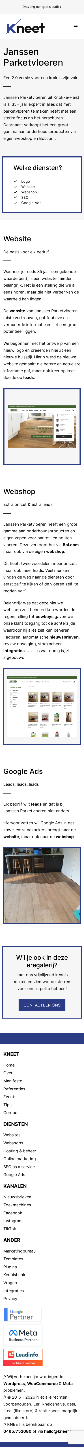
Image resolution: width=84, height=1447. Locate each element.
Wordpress (14, 1383)
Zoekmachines (17, 1205)
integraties (14, 650)
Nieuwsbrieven (17, 1197)
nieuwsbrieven (64, 637)
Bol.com (71, 544)
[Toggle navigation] (66, 26)
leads (28, 377)
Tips (7, 1104)
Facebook (12, 1213)
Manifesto (12, 1081)
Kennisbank (14, 1274)
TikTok (9, 1228)
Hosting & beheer (19, 1151)
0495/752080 (17, 1431)
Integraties (13, 1290)
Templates (13, 1259)
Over (8, 1073)
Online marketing (19, 1158)
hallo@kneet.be (59, 1431)
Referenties (14, 1089)
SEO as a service (19, 1166)
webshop (55, 551)
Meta (68, 1383)
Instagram (13, 1220)
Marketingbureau (19, 1251)
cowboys (45, 616)
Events (9, 1096)
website (17, 310)
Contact (11, 1112)
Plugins (10, 1267)
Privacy (10, 1298)
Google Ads (14, 1174)
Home (9, 1065)
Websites (11, 1135)
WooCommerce (42, 1383)
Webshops (13, 1143)
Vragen (10, 1282)
